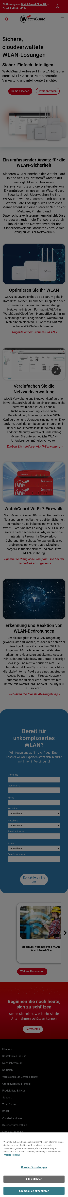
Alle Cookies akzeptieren (34, 1191)
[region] (34, 1164)
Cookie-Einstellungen (34, 1167)
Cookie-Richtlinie (12, 1155)
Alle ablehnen (34, 1179)
